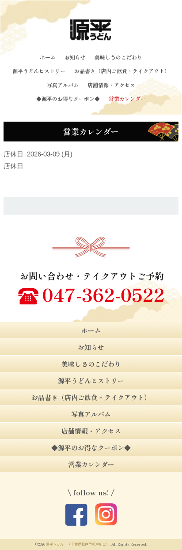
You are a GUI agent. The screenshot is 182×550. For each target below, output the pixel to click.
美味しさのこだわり (118, 57)
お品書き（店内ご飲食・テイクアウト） (122, 70)
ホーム (48, 57)
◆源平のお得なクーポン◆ (68, 98)
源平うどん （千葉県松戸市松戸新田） (78, 544)
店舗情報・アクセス (111, 85)
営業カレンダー (127, 98)
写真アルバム (63, 85)
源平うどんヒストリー (38, 70)
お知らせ (75, 57)
